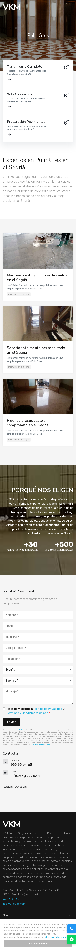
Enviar (11, 722)
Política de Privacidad (47, 708)
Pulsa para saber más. (55, 937)
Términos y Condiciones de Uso (27, 713)
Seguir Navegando (38, 944)
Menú (6, 915)
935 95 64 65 (11, 899)
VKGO (20, 730)
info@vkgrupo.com (14, 903)
